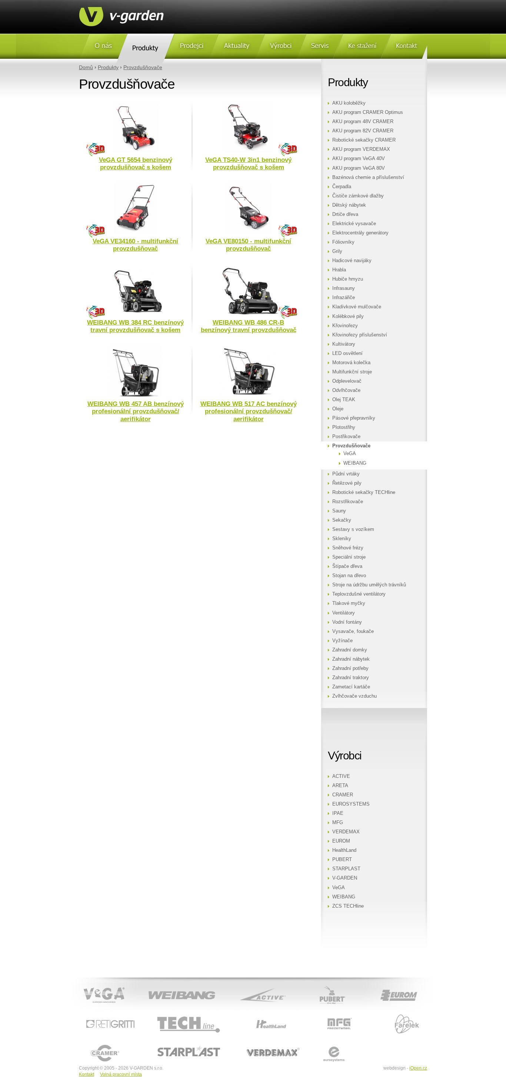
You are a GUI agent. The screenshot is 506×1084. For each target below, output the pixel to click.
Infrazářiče (343, 297)
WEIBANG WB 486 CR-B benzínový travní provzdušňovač (248, 326)
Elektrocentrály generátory (360, 233)
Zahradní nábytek (351, 659)
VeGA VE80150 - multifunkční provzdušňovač (248, 245)
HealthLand (344, 850)
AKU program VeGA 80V (358, 168)
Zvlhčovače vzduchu (354, 696)
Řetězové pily (347, 483)
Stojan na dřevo (349, 575)
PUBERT (342, 859)
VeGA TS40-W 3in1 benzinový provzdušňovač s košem (248, 163)
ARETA (340, 785)
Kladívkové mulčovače (356, 306)
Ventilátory (343, 613)
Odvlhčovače (346, 390)
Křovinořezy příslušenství (359, 335)
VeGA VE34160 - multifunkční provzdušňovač (135, 245)
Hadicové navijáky (352, 260)
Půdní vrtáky (346, 474)
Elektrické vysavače (354, 223)
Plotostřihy (343, 427)
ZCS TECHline (348, 906)
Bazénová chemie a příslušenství (368, 177)
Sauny (339, 511)
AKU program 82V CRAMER (362, 130)
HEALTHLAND (250, 1014)
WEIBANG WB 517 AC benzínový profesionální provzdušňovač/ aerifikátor (248, 411)
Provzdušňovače (142, 67)
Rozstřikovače (347, 501)
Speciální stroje (349, 557)
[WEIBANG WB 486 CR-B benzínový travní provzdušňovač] (248, 313)
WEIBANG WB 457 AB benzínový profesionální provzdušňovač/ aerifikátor (135, 411)
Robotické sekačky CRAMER (364, 140)
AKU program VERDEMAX (361, 149)
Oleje (337, 408)
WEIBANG (354, 463)
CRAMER (342, 794)
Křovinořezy (345, 325)
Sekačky (341, 520)
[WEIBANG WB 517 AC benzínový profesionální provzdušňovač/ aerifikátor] (248, 395)
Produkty (108, 67)
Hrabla (339, 269)
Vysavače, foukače (353, 631)
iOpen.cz (418, 1068)
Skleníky (341, 538)
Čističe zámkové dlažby (358, 196)
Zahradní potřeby (350, 668)
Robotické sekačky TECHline (363, 492)
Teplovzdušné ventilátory (359, 594)
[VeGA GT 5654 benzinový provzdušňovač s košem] (135, 151)
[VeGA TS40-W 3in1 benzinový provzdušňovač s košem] (248, 151)
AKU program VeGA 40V (358, 158)
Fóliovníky (343, 242)
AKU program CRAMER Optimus (367, 112)
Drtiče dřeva (345, 214)
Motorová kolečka (351, 362)
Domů (86, 67)
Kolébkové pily (348, 316)
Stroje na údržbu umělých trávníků (369, 584)
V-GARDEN (344, 878)
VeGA (349, 453)
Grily (337, 251)
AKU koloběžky (349, 103)
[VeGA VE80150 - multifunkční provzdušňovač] (249, 232)
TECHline (155, 1014)
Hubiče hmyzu (347, 279)
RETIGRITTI (92, 1014)
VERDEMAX (346, 831)
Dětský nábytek (349, 205)
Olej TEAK (343, 399)
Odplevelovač (347, 381)
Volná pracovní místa (121, 1074)
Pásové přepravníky (353, 418)
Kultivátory (343, 344)
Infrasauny (343, 288)
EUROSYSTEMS (351, 804)
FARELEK (381, 1014)
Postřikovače (346, 436)
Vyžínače (342, 640)
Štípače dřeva (347, 566)
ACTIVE (341, 776)
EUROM (341, 841)
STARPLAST (346, 868)
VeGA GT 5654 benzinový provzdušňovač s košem (135, 163)
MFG (337, 822)
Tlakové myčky (348, 603)
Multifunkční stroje (352, 372)
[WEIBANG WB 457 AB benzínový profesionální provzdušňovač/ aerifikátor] (135, 395)
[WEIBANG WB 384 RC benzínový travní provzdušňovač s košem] (135, 313)
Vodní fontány (347, 622)
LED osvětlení (347, 353)
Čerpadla (341, 186)
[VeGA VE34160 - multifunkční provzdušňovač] (135, 232)
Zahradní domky (349, 650)
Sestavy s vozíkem (353, 529)
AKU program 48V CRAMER (362, 121)
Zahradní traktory (350, 677)
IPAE (337, 813)
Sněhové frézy (347, 548)
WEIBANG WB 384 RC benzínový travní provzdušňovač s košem (135, 326)
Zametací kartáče (351, 687)
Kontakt (86, 1074)
